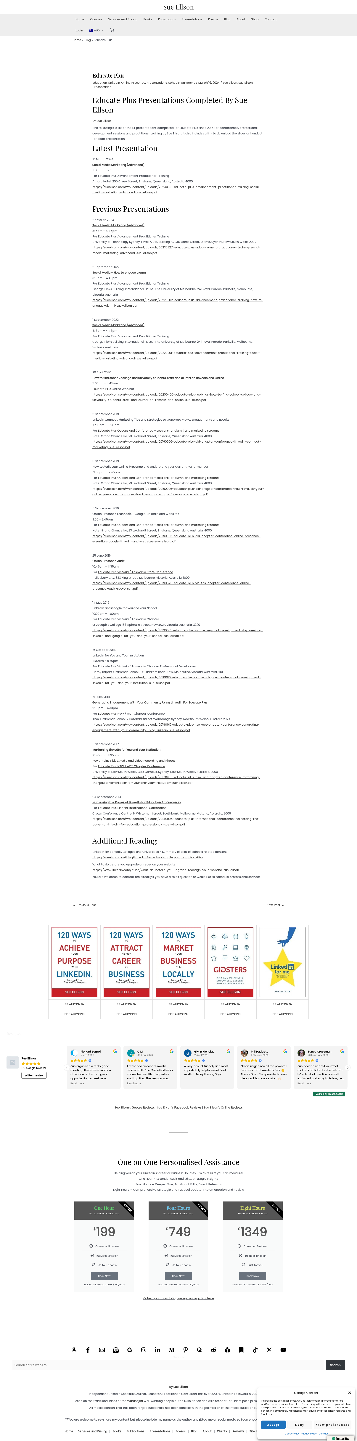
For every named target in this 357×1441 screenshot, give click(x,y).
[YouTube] (283, 1350)
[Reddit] (213, 1350)
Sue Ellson (178, 6)
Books (147, 19)
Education (99, 83)
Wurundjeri (135, 1401)
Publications (167, 19)
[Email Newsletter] (116, 1350)
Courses (96, 19)
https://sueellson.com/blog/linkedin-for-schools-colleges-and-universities (147, 857)
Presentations (192, 19)
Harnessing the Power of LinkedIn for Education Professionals (136, 802)
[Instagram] (144, 1350)
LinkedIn (114, 83)
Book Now (104, 1276)
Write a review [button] (34, 1075)
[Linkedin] (157, 1350)
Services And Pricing (122, 19)
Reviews (238, 1431)
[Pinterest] (185, 1350)
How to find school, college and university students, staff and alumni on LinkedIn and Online (158, 378)
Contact (323, 1433)
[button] (349, 1393)
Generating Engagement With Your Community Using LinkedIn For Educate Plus (149, 702)
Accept (273, 1424)
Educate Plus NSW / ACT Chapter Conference (131, 766)
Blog (227, 19)
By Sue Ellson (101, 121)
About (240, 19)
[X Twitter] (269, 1350)
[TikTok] (255, 1350)
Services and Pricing (92, 1431)
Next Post (275, 905)
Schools (174, 83)
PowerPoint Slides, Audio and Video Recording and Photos (134, 761)
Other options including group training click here (178, 1298)
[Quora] (199, 1350)
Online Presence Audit (108, 561)
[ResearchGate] (227, 1350)
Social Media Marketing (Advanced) (118, 165)
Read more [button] (77, 1083)
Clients (222, 1431)
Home (79, 19)
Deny (299, 1424)
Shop (255, 19)
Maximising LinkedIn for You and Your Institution (126, 750)
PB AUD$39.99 (74, 1004)
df (204, 400)
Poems (213, 19)
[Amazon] (74, 1350)
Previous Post (84, 905)
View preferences (332, 1424)
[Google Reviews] (130, 1350)
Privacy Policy (309, 1433)
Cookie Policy (292, 1433)
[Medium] (171, 1350)
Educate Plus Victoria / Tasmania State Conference (135, 572)
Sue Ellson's (135, 1107)
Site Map (256, 1431)
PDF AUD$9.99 (74, 1014)
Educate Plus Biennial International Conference (132, 808)
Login (79, 30)
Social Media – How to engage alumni (119, 272)
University (188, 83)
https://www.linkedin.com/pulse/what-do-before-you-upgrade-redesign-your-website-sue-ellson (165, 870)
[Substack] (241, 1350)
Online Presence (133, 83)
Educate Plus (101, 389)
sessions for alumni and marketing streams (188, 430)
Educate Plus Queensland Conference (125, 430)
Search (178, 1357)
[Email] (102, 1350)
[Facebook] (88, 1350)
